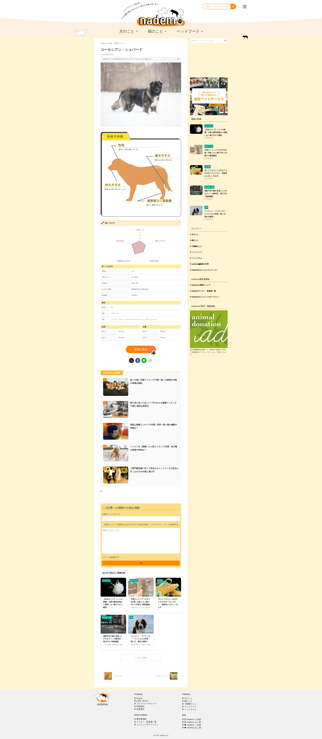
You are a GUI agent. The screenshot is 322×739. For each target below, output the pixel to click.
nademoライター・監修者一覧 (203, 291)
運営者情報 (141, 719)
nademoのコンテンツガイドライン (205, 297)
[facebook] (137, 360)
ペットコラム (196, 258)
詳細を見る (141, 349)
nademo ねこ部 (193, 722)
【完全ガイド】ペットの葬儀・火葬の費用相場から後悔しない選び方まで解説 (215, 132)
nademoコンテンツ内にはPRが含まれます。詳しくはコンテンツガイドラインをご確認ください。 (128, 59)
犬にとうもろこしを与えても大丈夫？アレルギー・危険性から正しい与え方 (215, 173)
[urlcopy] (150, 360)
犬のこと (195, 234)
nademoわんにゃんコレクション (204, 270)
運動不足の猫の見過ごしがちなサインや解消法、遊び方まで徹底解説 (113, 638)
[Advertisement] (209, 60)
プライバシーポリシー (146, 703)
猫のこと (195, 240)
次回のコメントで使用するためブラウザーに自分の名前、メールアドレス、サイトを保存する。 (142, 524)
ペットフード (196, 252)
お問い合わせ (142, 700)
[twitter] (131, 360)
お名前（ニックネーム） (111, 514)
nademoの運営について (201, 285)
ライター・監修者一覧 (146, 721)
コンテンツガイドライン (147, 724)
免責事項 (140, 709)
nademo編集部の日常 (200, 264)
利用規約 (140, 706)
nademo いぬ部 (193, 719)
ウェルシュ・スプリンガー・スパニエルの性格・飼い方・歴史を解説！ (140, 638)
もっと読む (142, 657)
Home (139, 698)
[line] (144, 360)
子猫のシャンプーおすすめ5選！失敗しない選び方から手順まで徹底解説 (140, 601)
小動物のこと (196, 246)
